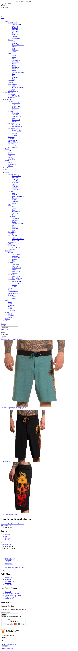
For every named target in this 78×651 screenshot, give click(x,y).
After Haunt (8, 584)
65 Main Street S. (11, 560)
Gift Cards (8, 579)
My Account (8, 578)
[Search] (1, 331)
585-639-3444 (9, 564)
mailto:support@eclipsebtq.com (14, 567)
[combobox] (9, 327)
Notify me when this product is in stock (12, 524)
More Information (6, 544)
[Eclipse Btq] (7, 14)
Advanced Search (6, 329)
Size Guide (8, 583)
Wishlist (3, 336)
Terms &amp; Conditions (12, 593)
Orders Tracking (9, 581)
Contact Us (8, 592)
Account (3, 324)
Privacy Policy (9, 598)
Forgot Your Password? (9, 644)
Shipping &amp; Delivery (12, 597)
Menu (2, 18)
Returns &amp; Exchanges (13, 595)
